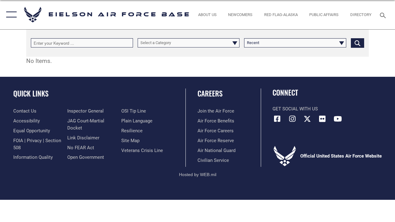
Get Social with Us (295, 109)
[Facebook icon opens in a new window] (277, 118)
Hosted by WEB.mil (197, 174)
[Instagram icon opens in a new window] (292, 118)
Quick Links (30, 93)
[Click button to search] (357, 42)
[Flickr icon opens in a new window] (322, 118)
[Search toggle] (384, 14)
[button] (10, 14)
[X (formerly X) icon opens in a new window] (307, 118)
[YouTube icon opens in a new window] (337, 118)
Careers (210, 93)
